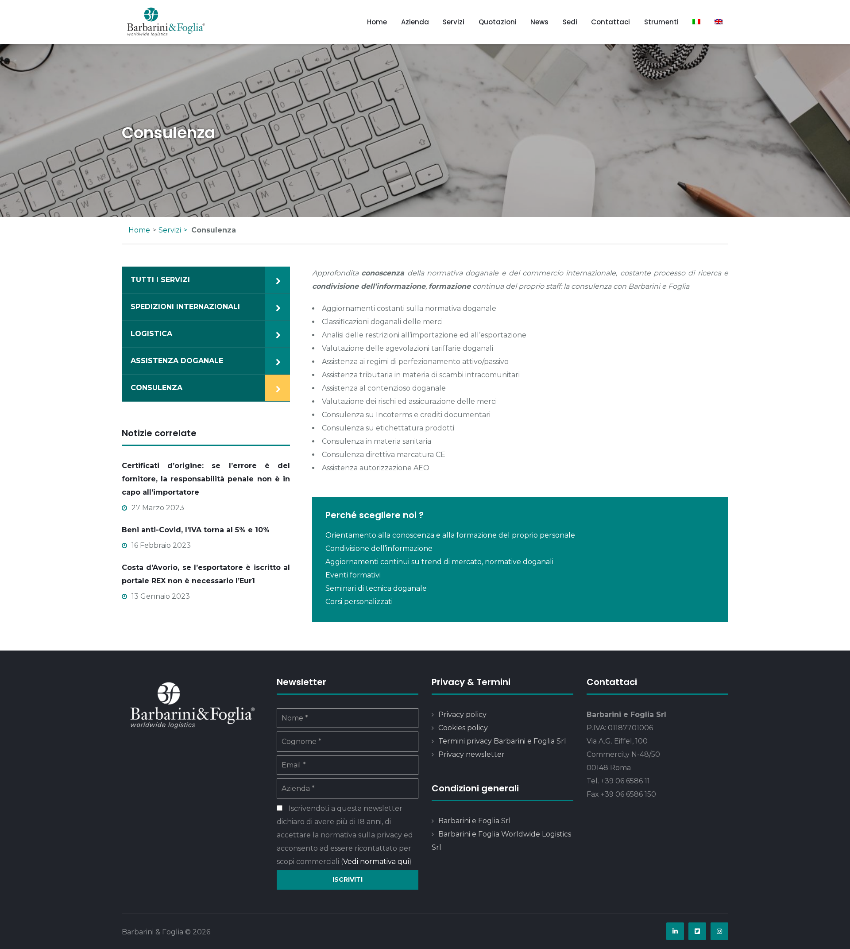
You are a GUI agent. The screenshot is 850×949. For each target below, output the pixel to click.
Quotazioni (498, 22)
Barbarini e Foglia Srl (474, 821)
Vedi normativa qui (376, 861)
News (539, 22)
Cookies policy (463, 728)
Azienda (415, 22)
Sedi (570, 22)
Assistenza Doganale (177, 360)
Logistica (151, 333)
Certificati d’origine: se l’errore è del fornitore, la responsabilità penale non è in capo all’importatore (206, 478)
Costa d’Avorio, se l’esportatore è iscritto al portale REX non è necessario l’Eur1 (206, 574)
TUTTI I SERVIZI (160, 279)
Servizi (453, 22)
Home (377, 22)
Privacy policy (462, 714)
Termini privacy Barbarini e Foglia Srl (502, 741)
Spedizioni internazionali (185, 306)
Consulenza (156, 387)
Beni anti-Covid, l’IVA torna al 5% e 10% (196, 530)
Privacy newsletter (471, 754)
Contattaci (610, 22)
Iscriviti (347, 879)
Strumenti (661, 22)
